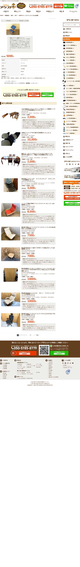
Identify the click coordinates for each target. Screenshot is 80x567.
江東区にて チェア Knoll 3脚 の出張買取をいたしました (36, 132)
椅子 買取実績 (31, 135)
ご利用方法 (68, 29)
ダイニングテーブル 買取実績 (27, 157)
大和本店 (28, 209)
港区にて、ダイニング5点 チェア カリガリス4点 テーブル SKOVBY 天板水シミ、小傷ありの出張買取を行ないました (37, 154)
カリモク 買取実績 (36, 297)
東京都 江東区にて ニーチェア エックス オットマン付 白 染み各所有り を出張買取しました (38, 228)
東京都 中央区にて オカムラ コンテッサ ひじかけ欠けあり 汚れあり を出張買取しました (38, 314)
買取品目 (67, 35)
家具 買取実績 (24, 135)
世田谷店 (28, 253)
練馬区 (32, 276)
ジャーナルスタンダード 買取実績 (28, 273)
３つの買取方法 (6, 363)
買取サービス (68, 32)
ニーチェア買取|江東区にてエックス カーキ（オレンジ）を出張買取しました (37, 204)
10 (30, 335)
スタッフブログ (69, 146)
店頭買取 (32, 253)
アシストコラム (69, 150)
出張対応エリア (69, 140)
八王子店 (23, 114)
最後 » (37, 335)
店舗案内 (50, 360)
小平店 (28, 137)
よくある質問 (68, 156)
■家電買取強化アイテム (22, 362)
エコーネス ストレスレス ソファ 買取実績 (29, 182)
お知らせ (67, 153)
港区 (31, 159)
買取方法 (67, 136)
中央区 (23, 319)
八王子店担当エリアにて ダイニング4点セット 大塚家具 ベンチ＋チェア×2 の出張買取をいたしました (38, 109)
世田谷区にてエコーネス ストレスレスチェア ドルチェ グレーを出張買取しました (38, 179)
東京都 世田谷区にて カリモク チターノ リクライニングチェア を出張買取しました (37, 294)
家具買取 (28, 83)
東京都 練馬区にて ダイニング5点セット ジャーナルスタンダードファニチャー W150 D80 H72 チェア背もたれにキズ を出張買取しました (38, 270)
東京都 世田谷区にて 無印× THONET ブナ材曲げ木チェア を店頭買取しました (38, 248)
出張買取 (28, 114)
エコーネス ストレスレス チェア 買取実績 (47, 182)
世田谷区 (23, 185)
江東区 (32, 137)
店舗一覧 (67, 143)
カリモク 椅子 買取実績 (26, 297)
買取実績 (67, 39)
